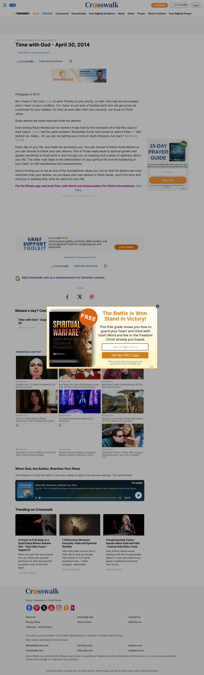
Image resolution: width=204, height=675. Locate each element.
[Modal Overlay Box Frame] (102, 337)
